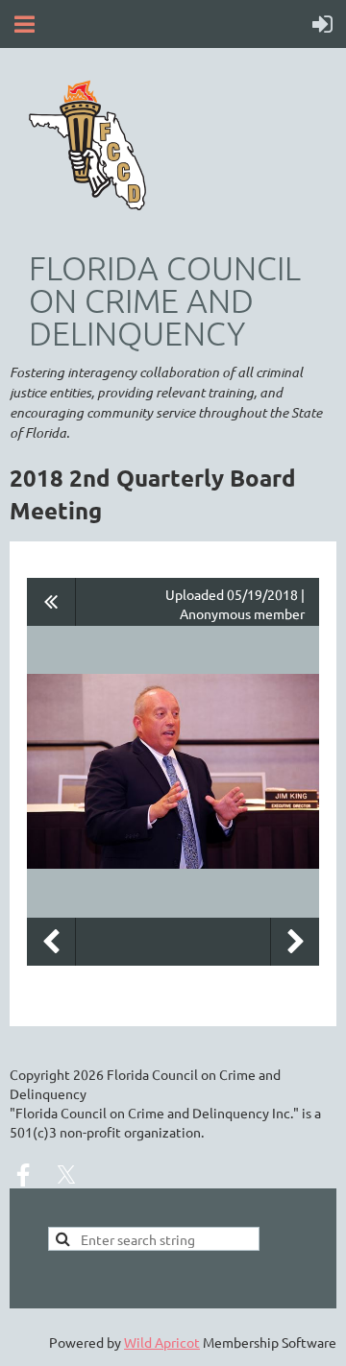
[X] (66, 1175)
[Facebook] (23, 1175)
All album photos (51, 602)
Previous (51, 942)
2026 (88, 1074)
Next (295, 942)
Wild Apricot (162, 1342)
